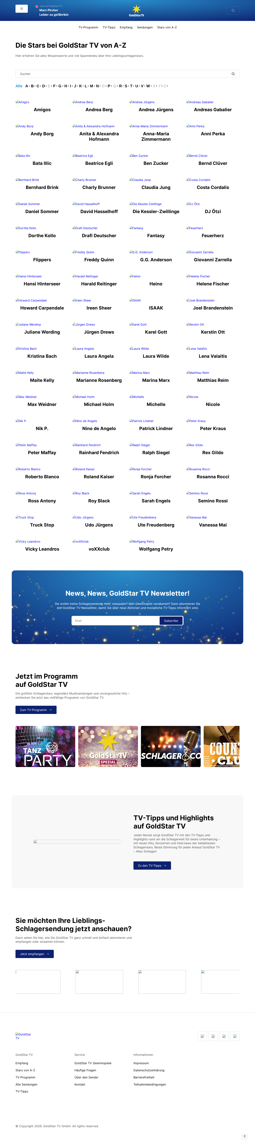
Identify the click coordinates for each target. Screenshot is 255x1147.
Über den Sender (86, 1077)
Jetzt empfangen (32, 954)
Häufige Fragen (85, 1070)
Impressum (141, 1063)
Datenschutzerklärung (148, 1070)
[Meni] (21, 9)
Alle (18, 86)
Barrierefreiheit (143, 1077)
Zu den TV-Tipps (149, 865)
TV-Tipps (109, 27)
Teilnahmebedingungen (149, 1084)
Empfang (126, 27)
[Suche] (233, 11)
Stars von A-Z (167, 27)
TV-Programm (88, 27)
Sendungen (145, 27)
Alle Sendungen (26, 1084)
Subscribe (171, 621)
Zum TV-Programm (33, 710)
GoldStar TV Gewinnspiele (92, 1063)
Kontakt (79, 1084)
